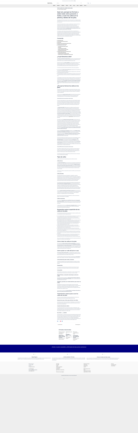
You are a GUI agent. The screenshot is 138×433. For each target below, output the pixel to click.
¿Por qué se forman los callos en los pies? (62, 41)
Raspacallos (59, 47)
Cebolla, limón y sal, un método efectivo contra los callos (65, 54)
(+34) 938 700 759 (31, 368)
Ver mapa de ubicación (32, 366)
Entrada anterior (59, 324)
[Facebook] (57, 321)
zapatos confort (71, 116)
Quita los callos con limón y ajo (62, 52)
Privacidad (57, 364)
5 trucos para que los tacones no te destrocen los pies (76, 336)
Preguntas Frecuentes (86, 363)
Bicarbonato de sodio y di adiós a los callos (63, 53)
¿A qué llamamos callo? (60, 40)
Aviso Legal (57, 363)
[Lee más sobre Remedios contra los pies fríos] (69, 332)
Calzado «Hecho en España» (87, 370)
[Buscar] (81, 3)
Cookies (57, 365)
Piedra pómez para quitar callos (62, 50)
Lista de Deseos (113, 365)
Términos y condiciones (59, 366)
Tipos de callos (59, 42)
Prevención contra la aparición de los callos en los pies (64, 43)
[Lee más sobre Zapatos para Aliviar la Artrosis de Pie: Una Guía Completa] (62, 332)
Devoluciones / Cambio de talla (60, 369)
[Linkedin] (62, 321)
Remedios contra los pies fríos (68, 335)
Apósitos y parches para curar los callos (63, 49)
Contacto (85, 366)
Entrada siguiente (78, 324)
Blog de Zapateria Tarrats (87, 368)
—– (56, 370)
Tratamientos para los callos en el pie (62, 44)
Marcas (84, 369)
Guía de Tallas (85, 364)
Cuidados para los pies (61, 338)
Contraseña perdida (113, 364)
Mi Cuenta (112, 363)
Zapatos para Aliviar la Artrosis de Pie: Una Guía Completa (62, 336)
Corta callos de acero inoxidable (62, 48)
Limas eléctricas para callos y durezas (63, 46)
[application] (55, 5)
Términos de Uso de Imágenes (60, 371)
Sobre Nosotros (86, 365)
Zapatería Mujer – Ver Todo (87, 371)
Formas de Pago (58, 367)
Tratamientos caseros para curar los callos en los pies (64, 51)
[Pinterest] (60, 321)
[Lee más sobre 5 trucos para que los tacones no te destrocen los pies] (76, 332)
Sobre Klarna (58, 368)
